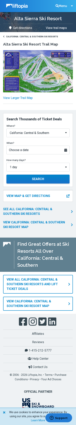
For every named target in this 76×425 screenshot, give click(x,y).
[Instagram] (33, 322)
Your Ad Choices (51, 379)
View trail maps (56, 28)
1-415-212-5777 (39, 350)
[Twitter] (42, 322)
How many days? (16, 160)
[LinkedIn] (52, 322)
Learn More (38, 420)
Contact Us (40, 367)
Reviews (38, 342)
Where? (10, 125)
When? (10, 142)
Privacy (34, 379)
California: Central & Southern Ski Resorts (32, 36)
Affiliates (38, 334)
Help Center (40, 358)
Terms (49, 374)
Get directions (22, 28)
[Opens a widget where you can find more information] (58, 418)
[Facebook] (23, 322)
